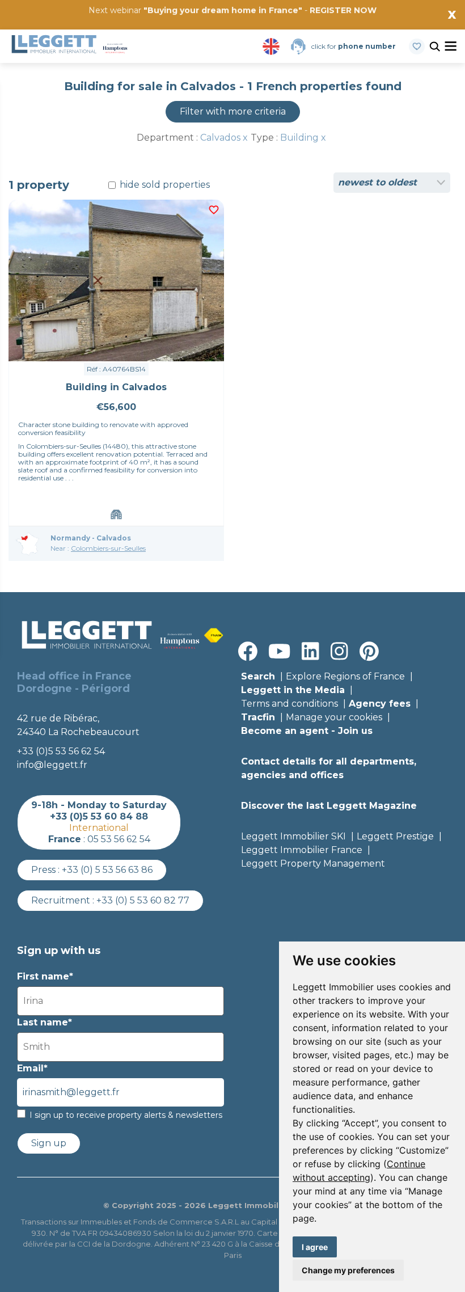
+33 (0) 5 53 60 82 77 (142, 900)
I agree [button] (315, 1247)
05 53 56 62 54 (118, 839)
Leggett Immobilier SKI (293, 836)
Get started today (300, 27)
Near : (98, 548)
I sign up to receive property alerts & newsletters (125, 1115)
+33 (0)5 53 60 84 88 (99, 816)
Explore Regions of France (345, 676)
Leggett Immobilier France (301, 850)
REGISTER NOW (343, 10)
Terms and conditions (289, 703)
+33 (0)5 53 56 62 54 (61, 751)
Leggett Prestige (395, 836)
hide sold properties (163, 184)
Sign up (48, 1143)
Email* (32, 1068)
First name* (45, 976)
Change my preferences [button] (348, 1270)
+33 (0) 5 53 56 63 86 (107, 869)
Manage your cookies (334, 717)
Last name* (44, 1022)
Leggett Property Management (313, 863)
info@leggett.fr (52, 764)
